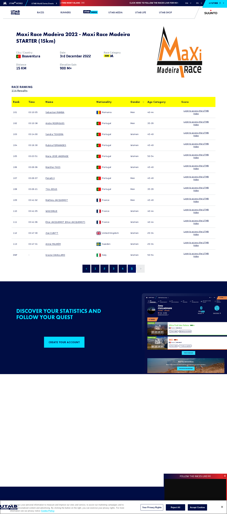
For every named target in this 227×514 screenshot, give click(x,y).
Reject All (175, 507)
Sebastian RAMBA (55, 112)
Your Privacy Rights (152, 507)
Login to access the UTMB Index (196, 112)
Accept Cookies (197, 507)
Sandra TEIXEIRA (54, 134)
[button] (44, 3)
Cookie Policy (47, 511)
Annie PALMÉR (53, 244)
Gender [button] (135, 102)
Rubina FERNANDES (56, 145)
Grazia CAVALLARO (55, 255)
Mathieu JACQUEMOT (57, 200)
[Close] (222, 506)
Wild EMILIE (51, 211)
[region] (113, 507)
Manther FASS (53, 167)
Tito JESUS (51, 189)
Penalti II (50, 178)
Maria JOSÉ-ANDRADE (57, 156)
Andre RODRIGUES (55, 123)
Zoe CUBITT (52, 233)
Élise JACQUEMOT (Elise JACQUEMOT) (65, 222)
